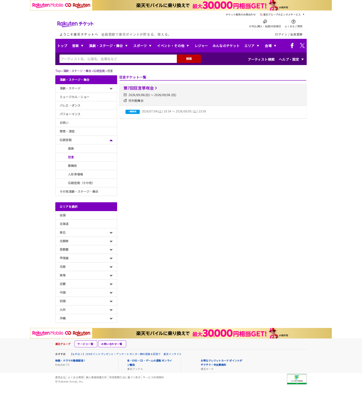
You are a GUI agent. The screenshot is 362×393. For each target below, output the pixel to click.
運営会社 (60, 377)
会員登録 (296, 34)
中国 (63, 292)
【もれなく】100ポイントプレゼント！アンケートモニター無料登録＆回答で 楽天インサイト (126, 354)
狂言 (71, 157)
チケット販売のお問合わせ (241, 14)
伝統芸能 (99, 71)
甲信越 (64, 258)
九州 (63, 309)
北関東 (64, 241)
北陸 (63, 266)
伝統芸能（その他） (81, 183)
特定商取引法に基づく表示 (125, 377)
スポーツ (140, 45)
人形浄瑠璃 (75, 174)
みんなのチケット (226, 45)
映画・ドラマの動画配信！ (70, 360)
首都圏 (64, 249)
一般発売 (132, 111)
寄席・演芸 (67, 131)
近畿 (63, 284)
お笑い (64, 122)
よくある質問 (76, 377)
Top (58, 71)
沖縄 (63, 318)
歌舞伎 (72, 165)
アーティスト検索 (261, 59)
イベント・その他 (170, 45)
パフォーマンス (70, 114)
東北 (63, 232)
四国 (63, 301)
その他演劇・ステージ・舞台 (79, 191)
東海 (63, 275)
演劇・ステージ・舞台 (106, 45)
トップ (62, 45)
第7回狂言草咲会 (139, 88)
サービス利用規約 (153, 377)
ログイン (281, 34)
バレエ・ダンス (70, 105)
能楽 (71, 148)
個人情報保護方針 (96, 377)
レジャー (201, 45)
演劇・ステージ (70, 88)
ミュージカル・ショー (74, 97)
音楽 (75, 45)
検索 (189, 58)
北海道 (64, 224)
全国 (63, 215)
